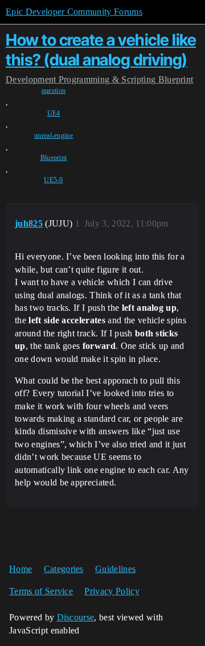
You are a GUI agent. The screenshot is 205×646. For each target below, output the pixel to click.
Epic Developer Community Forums (74, 12)
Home (20, 569)
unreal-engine (53, 135)
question (54, 90)
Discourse (76, 617)
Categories (64, 569)
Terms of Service (41, 591)
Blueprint (53, 158)
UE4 (53, 113)
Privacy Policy (111, 591)
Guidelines (115, 569)
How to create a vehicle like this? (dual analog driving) (101, 49)
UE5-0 (53, 180)
